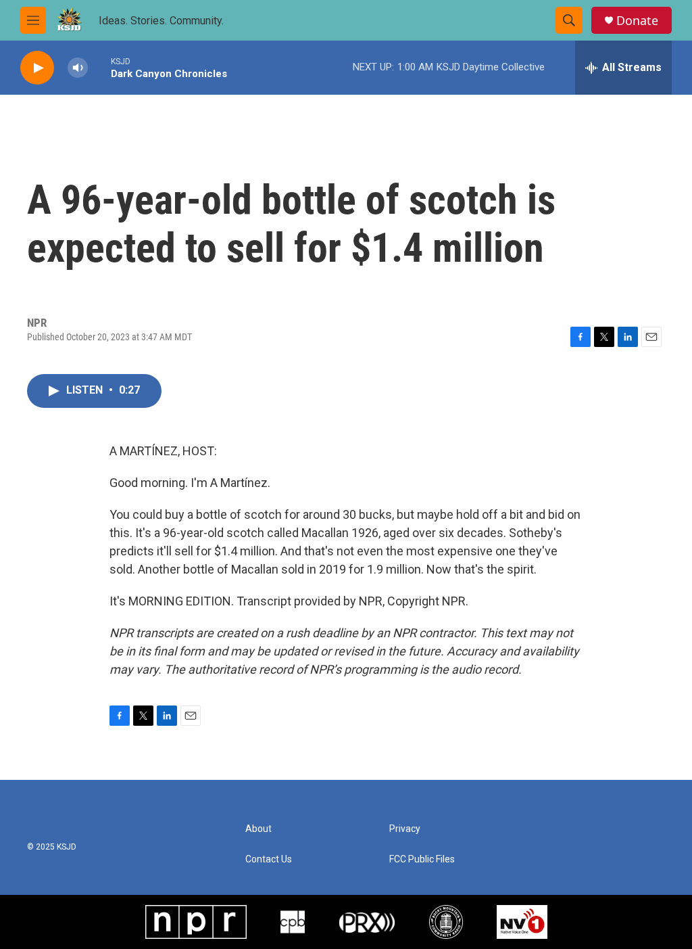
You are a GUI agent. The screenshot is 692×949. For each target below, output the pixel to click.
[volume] (77, 68)
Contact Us (268, 859)
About (258, 829)
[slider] (99, 67)
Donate (637, 21)
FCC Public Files (422, 859)
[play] (37, 68)
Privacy (404, 829)
